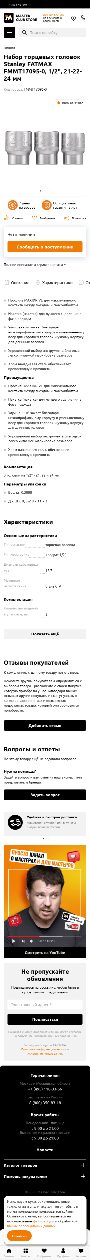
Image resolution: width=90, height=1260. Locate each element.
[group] (45, 824)
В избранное (47, 218)
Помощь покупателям (25, 1176)
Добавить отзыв (45, 725)
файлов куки (43, 1221)
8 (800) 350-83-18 (83, 18)
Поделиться (79, 218)
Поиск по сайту (44, 32)
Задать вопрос (45, 794)
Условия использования (45, 1053)
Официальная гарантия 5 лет (65, 205)
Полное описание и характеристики (33, 264)
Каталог (9, 32)
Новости (45, 1149)
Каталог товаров (21, 1165)
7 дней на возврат (28, 205)
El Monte (73, 18)
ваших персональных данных (31, 1225)
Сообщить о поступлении (45, 246)
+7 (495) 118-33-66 (45, 1088)
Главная (9, 48)
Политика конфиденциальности (43, 1049)
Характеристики (57, 282)
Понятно (19, 1236)
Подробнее (45, 901)
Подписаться (45, 1019)
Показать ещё (45, 633)
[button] (40, 190)
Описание (20, 282)
